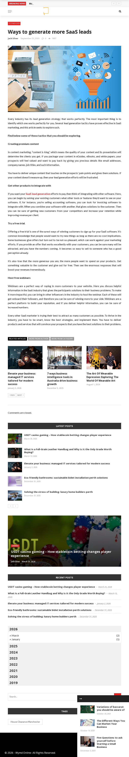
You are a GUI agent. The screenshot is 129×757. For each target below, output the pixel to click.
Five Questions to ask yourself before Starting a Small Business (109, 742)
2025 (13, 646)
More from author (38, 338)
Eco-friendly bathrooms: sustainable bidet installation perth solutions (66, 477)
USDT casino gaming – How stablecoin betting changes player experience (67, 435)
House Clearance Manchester (25, 721)
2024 (13, 652)
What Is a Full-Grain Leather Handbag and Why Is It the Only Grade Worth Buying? (68, 451)
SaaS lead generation (38, 193)
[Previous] (10, 506)
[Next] (15, 506)
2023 (13, 658)
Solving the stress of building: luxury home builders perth (58, 491)
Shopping (16, 546)
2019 (13, 682)
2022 (13, 664)
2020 (13, 676)
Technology (14, 23)
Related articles (17, 338)
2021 (13, 670)
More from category (62, 338)
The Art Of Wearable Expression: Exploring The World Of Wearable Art (102, 377)
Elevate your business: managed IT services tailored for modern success (22, 379)
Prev (12, 395)
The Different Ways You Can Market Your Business (111, 723)
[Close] (80, 698)
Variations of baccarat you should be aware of (111, 708)
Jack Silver (13, 38)
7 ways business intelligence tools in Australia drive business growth (62, 379)
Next (19, 395)
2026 (13, 629)
